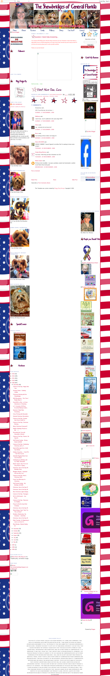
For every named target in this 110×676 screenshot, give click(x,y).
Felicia (36, 125)
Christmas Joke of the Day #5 (20, 508)
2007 (13, 545)
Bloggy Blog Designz (59, 188)
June (14, 539)
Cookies (51, 96)
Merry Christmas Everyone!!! (20, 426)
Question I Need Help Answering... (46, 37)
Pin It (66, 95)
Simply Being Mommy (40, 152)
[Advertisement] (41, 175)
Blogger (93, 629)
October (15, 531)
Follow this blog (90, 179)
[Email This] (69, 94)
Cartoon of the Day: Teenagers (20, 494)
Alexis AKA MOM (39, 142)
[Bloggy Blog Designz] (19, 97)
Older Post (74, 179)
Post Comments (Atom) (44, 183)
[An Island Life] (90, 445)
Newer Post (34, 179)
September (16, 533)
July (14, 537)
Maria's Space (38, 160)
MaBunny (37, 116)
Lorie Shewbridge (17, 104)
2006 (13, 547)
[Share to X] (72, 94)
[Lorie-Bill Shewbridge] (86, 166)
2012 (13, 376)
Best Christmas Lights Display (20, 491)
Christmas (46, 96)
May (14, 542)
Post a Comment (35, 170)
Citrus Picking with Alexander (20, 414)
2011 (13, 378)
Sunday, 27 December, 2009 (44, 112)
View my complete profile (17, 106)
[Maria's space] (86, 311)
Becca (36, 133)
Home (54, 179)
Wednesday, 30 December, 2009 (46, 167)
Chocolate (39, 96)
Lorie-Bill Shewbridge (85, 138)
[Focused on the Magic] (90, 393)
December (16, 384)
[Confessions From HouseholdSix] (86, 589)
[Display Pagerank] (13, 571)
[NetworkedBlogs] (90, 177)
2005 (13, 549)
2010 (13, 380)
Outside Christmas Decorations (21, 416)
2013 (13, 373)
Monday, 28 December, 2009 (44, 138)
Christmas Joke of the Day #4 (20, 518)
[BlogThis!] (71, 94)
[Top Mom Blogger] (90, 131)
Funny (56, 96)
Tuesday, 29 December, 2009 (45, 148)
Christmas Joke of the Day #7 (20, 487)
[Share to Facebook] (74, 94)
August (15, 535)
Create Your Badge (85, 168)
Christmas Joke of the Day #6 (20, 489)
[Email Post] (63, 94)
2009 (13, 382)
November (16, 528)
